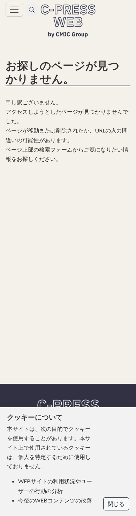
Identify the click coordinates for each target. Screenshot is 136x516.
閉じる (116, 503)
